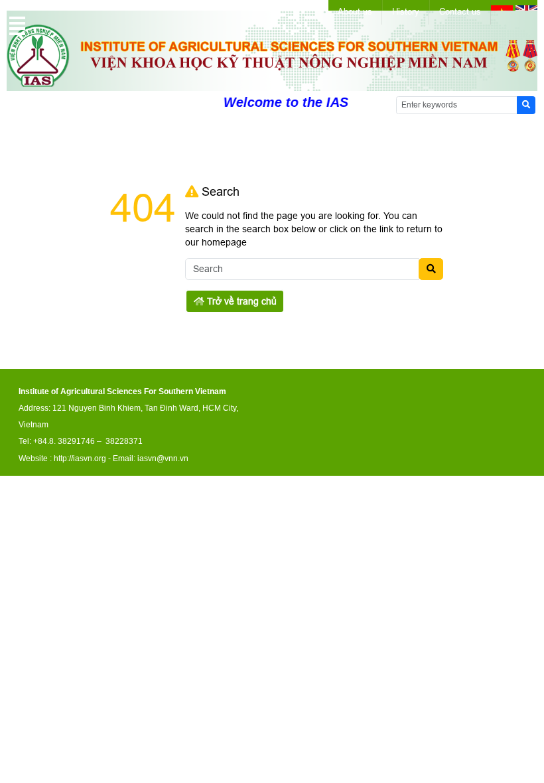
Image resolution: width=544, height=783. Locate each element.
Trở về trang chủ (240, 301)
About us (355, 12)
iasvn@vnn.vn (162, 458)
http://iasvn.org (80, 458)
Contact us (460, 12)
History (405, 12)
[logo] (272, 83)
